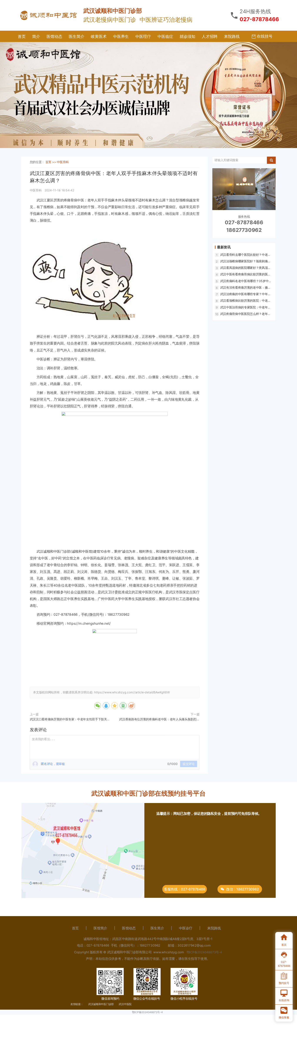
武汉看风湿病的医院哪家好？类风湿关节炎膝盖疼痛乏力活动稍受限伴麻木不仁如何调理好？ (245, 268)
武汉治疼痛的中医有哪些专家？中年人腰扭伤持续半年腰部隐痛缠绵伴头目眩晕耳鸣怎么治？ (245, 294)
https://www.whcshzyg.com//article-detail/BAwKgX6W (132, 692)
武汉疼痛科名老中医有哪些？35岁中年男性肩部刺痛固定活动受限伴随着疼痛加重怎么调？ (246, 281)
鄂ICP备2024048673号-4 (147, 1012)
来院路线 (232, 36)
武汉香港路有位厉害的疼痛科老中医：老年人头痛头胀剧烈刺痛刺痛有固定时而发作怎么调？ (159, 720)
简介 (36, 36)
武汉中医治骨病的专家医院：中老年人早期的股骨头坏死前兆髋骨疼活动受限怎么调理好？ (245, 307)
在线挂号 (264, 36)
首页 (22, 36)
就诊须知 (187, 36)
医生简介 (76, 36)
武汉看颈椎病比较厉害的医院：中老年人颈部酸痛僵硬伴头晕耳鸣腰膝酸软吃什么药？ (245, 301)
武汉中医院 (125, 1004)
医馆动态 (54, 36)
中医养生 (121, 36)
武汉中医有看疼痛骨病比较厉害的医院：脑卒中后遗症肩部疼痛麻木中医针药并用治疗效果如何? (245, 274)
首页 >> (51, 162)
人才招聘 (209, 36)
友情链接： (76, 1004)
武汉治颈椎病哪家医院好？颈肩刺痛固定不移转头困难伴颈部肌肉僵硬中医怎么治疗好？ (245, 261)
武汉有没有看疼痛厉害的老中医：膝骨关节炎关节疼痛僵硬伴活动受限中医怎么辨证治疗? (245, 287)
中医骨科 (63, 162)
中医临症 (165, 36)
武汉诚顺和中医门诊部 (101, 1004)
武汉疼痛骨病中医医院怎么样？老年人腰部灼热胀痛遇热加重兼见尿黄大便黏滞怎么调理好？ (245, 314)
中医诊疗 (185, 928)
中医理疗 (143, 36)
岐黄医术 (99, 36)
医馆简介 (100, 928)
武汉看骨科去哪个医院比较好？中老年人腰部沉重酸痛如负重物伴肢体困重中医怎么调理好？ (245, 255)
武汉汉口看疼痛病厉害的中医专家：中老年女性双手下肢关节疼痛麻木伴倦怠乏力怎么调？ (70, 720)
